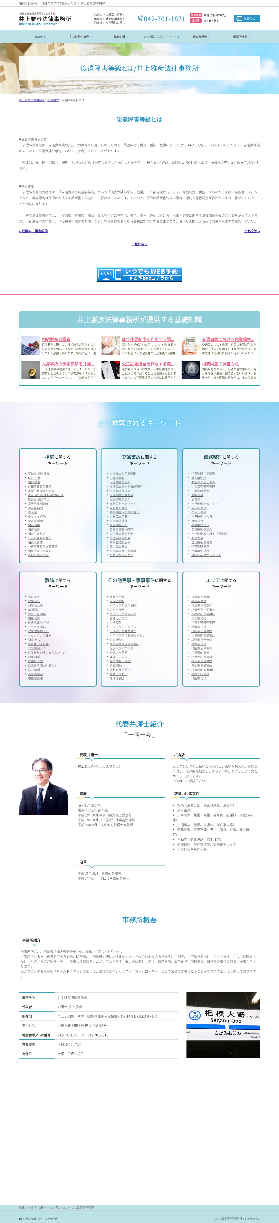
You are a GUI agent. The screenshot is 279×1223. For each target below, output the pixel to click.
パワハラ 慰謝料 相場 (123, 605)
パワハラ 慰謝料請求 (123, 614)
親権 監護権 (35, 678)
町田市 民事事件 (201, 648)
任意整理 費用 (200, 546)
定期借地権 (117, 601)
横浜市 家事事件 (201, 605)
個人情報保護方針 (30, 1219)
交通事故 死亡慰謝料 (123, 551)
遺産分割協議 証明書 (41, 491)
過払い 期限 (198, 508)
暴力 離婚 (34, 670)
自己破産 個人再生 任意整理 (209, 534)
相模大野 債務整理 (203, 622)
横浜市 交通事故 (201, 661)
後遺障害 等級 (118, 525)
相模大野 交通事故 (203, 610)
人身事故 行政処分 (121, 495)
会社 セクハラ (118, 618)
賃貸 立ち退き (118, 657)
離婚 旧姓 (34, 597)
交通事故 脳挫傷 (120, 491)
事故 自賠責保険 (120, 542)
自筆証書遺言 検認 (39, 486)
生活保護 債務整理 (203, 486)
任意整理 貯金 (200, 491)
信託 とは (34, 478)
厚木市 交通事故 (201, 665)
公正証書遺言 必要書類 (42, 546)
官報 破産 (197, 521)
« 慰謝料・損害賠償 (33, 230)
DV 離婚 (33, 610)
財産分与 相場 (37, 614)
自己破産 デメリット (204, 503)
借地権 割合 (117, 678)
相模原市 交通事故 (203, 635)
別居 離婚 (34, 657)
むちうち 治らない (121, 555)
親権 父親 (34, 618)
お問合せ (249, 18)
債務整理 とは (200, 525)
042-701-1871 (165, 18)
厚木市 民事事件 (201, 597)
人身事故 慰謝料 (120, 482)
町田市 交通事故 (201, 631)
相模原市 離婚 (200, 652)
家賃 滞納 (116, 665)
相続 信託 (34, 529)
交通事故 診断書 (120, 538)
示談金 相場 (117, 478)
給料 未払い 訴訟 (120, 661)
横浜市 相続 (198, 627)
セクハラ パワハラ (121, 648)
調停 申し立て (37, 640)
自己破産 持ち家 (201, 516)
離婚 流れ (34, 601)
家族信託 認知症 (38, 503)
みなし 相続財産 (38, 555)
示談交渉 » (252, 230)
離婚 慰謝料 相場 (38, 622)
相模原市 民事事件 (203, 614)
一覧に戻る (139, 243)
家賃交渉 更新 (118, 652)
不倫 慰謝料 (35, 674)
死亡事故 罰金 (118, 546)
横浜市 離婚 (198, 601)
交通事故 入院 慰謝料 (123, 473)
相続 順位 (34, 482)
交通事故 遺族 (118, 521)
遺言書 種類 (35, 521)
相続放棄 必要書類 (39, 551)
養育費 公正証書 (38, 644)
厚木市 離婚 (198, 618)
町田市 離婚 (198, 678)
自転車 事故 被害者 (122, 529)
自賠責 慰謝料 (118, 508)
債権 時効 (197, 495)
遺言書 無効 (35, 508)
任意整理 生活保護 (203, 473)
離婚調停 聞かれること (42, 665)
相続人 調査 (35, 542)
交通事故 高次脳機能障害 (126, 486)
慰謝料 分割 (35, 661)
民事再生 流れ (200, 551)
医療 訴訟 (116, 640)
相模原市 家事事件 (203, 670)
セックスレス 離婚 (39, 635)
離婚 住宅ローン (38, 631)
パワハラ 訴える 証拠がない (127, 635)
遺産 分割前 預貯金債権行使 (46, 495)
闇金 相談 (197, 538)
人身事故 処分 (118, 516)
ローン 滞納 (198, 512)
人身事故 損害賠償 (121, 534)
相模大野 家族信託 (203, 657)
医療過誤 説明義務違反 (124, 644)
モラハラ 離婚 (37, 627)
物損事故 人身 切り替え (125, 512)
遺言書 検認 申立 (38, 499)
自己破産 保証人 (201, 529)
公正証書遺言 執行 (39, 538)
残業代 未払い (118, 674)
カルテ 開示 (117, 610)
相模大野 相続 (200, 674)
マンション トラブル (123, 627)
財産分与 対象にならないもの (47, 652)
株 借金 (196, 499)
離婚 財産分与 (37, 648)
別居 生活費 (35, 605)
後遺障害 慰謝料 (120, 499)
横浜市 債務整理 (201, 640)
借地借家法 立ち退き (123, 631)
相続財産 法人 (37, 534)
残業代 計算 (117, 597)
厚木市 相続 (198, 644)
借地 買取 (116, 622)
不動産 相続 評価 (38, 473)
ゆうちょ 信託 (37, 516)
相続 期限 (34, 525)
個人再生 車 (198, 478)
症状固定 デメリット (123, 503)
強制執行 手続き (120, 670)
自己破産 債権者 (201, 542)
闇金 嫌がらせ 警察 (203, 482)
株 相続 (32, 512)
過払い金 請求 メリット (206, 555)
